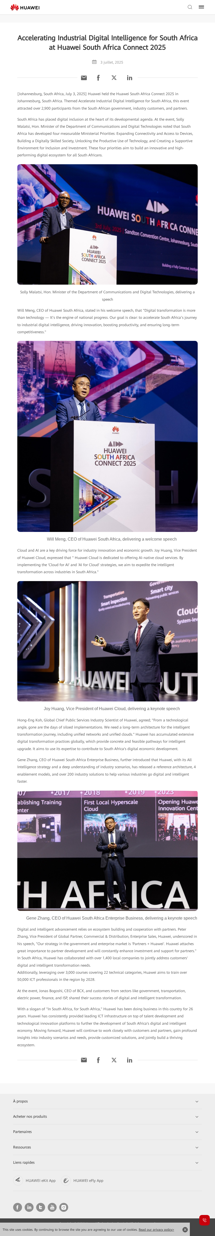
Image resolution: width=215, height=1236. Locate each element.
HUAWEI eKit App (41, 1180)
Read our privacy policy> (156, 1230)
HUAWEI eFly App (88, 1180)
